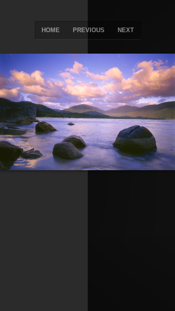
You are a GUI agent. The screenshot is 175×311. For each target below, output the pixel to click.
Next (126, 30)
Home (51, 30)
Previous (89, 30)
